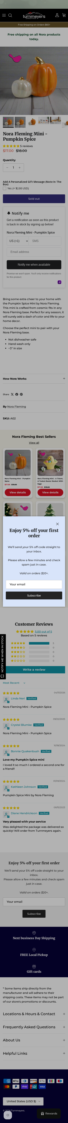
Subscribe (34, 595)
